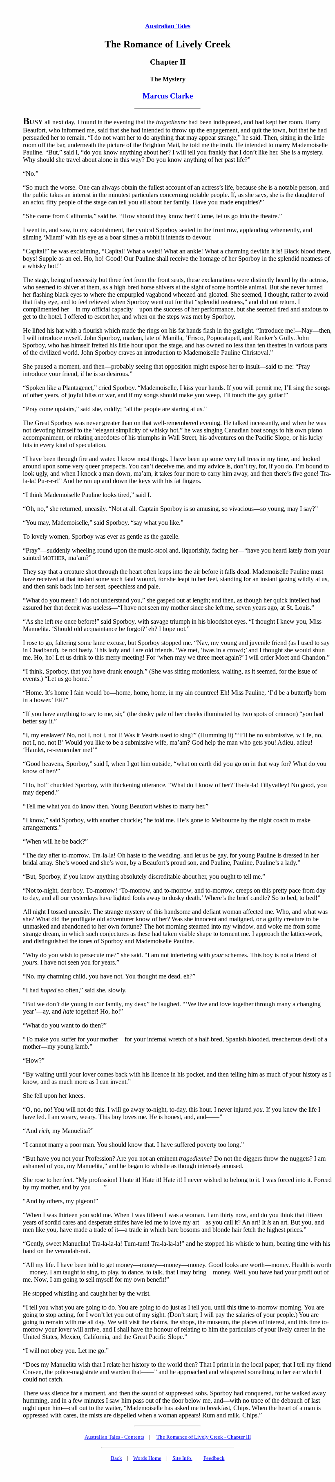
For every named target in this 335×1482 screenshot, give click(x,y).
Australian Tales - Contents (114, 1437)
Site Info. (182, 1458)
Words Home (147, 1458)
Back (116, 1458)
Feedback (214, 1458)
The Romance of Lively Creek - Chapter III (203, 1437)
